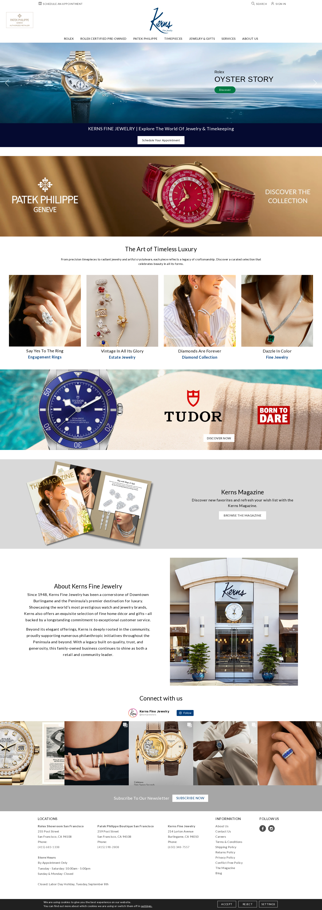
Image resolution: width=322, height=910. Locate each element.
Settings (268, 904)
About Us (250, 38)
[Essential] (193, 459)
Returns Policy (225, 852)
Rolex (69, 38)
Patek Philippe (145, 38)
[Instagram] (271, 828)
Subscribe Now (190, 798)
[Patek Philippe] (20, 20)
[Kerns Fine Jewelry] (161, 20)
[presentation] (7, 83)
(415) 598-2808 (108, 847)
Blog (218, 873)
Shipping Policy (225, 847)
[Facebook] (262, 828)
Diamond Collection (199, 357)
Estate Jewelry (122, 357)
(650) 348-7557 (179, 847)
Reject (247, 904)
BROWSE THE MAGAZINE (242, 515)
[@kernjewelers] (133, 713)
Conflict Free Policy (229, 862)
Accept (226, 904)
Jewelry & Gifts (202, 38)
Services (229, 38)
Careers (220, 836)
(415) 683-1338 (48, 847)
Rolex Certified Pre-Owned (103, 38)
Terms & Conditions (228, 841)
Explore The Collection (74, 91)
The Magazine (225, 868)
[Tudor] (161, 409)
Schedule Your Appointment (161, 140)
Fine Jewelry (277, 357)
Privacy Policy (225, 857)
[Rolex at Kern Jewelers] (315, 12)
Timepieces (173, 38)
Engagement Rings (44, 357)
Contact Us (223, 831)
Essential (129, 459)
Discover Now (219, 438)
